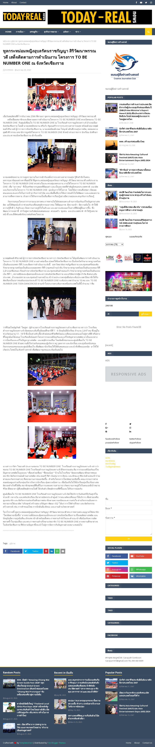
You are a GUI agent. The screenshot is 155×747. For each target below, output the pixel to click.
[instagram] (150, 2)
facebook (112, 438)
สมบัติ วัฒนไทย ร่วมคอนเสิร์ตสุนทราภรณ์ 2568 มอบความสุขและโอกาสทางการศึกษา (135, 223)
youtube (112, 442)
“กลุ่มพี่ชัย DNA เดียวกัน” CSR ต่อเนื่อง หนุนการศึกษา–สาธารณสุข (135, 208)
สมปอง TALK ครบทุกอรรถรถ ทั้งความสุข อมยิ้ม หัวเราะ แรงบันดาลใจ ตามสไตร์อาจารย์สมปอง (84, 703)
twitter (135, 438)
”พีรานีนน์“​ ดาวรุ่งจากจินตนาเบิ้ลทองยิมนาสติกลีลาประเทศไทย (135, 171)
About (14, 2)
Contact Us (147, 743)
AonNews (9, 70)
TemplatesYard (26, 743)
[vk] (140, 576)
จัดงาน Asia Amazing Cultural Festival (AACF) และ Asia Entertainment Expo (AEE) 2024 (134, 157)
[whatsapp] (140, 569)
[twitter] (146, 2)
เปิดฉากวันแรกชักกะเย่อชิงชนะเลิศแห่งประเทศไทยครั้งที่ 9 (134, 694)
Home (5, 2)
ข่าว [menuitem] (77, 31)
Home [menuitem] (8, 31)
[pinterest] (116, 576)
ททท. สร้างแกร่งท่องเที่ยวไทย (131, 141)
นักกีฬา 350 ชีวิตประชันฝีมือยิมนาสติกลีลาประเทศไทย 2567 (135, 130)
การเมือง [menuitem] (19, 31)
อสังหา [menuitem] (66, 31)
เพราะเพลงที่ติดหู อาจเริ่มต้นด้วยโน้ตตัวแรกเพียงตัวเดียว (83, 717)
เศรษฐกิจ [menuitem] (34, 31)
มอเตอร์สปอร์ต (135, 236)
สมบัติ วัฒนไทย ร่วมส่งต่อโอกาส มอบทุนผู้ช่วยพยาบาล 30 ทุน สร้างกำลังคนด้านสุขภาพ (135, 195)
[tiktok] (140, 562)
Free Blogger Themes (56, 743)
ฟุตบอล (108, 236)
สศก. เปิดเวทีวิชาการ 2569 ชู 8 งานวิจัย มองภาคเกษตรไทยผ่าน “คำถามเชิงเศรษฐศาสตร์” (32, 727)
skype (135, 442)
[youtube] (141, 2)
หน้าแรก (6, 41)
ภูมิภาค (14, 41)
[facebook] (136, 2)
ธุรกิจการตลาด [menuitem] (50, 31)
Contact (23, 2)
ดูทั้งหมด (144, 314)
